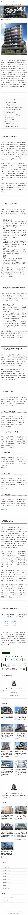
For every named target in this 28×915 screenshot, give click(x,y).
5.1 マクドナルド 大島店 (12, 114)
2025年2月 (6, 882)
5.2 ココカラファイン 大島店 (13, 116)
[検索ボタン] (26, 1)
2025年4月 (6, 876)
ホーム (7, 910)
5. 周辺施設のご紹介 (9, 112)
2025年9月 (6, 870)
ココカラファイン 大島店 (7, 447)
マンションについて (6, 14)
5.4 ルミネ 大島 (10, 119)
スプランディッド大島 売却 (9, 625)
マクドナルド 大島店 (6, 426)
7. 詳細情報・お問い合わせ (11, 126)
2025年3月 (6, 879)
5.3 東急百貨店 (10, 117)
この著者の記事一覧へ (14, 695)
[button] (3, 659)
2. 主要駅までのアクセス (10, 105)
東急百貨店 (4, 468)
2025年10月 (6, 867)
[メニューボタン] (1, 1)
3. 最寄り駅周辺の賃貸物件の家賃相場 (14, 107)
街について (6, 900)
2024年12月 (6, 888)
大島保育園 (4, 509)
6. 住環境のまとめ (9, 124)
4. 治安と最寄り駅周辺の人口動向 (12, 109)
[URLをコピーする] (25, 659)
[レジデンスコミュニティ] (14, 1)
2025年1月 (6, 885)
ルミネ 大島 (4, 488)
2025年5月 (6, 873)
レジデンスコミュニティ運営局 (14, 688)
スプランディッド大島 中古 (9, 623)
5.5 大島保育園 (10, 121)
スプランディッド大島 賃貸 (9, 621)
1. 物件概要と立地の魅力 (10, 102)
